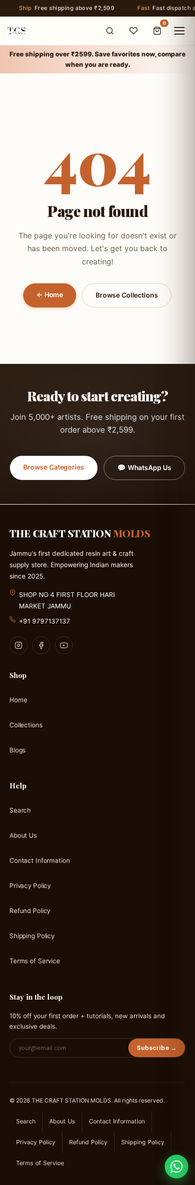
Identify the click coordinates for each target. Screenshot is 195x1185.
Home (18, 699)
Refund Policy (29, 910)
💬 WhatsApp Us (144, 467)
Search (20, 810)
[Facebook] (41, 645)
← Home (49, 294)
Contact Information (39, 860)
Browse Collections (127, 295)
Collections (26, 724)
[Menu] (179, 31)
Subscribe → (157, 1048)
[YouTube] (64, 645)
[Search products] (109, 30)
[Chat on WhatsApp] (176, 1166)
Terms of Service (34, 961)
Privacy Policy (30, 885)
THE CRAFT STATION (79, 533)
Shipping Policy (31, 936)
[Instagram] (18, 645)
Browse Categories (53, 467)
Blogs (17, 749)
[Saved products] (133, 30)
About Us (23, 835)
